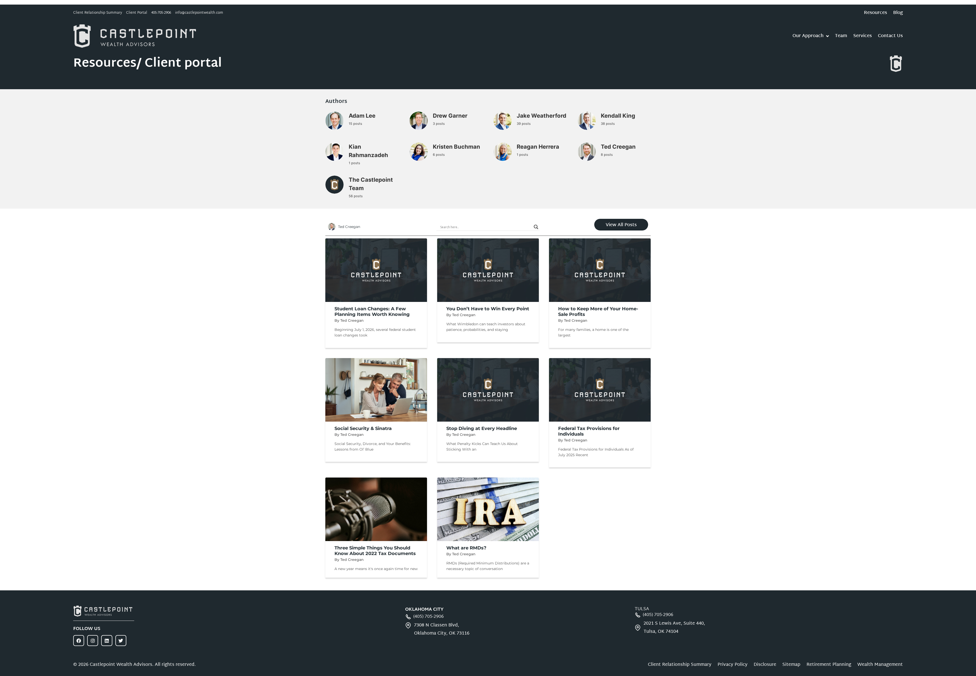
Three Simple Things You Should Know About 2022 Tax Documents (375, 550)
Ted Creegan (618, 146)
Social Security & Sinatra (363, 428)
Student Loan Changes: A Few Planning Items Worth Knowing (372, 311)
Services (862, 36)
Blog (898, 13)
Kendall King (618, 115)
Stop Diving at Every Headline (481, 428)
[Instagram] (92, 640)
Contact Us (890, 36)
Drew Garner (450, 115)
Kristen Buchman (456, 146)
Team (841, 36)
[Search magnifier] (536, 227)
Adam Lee (362, 115)
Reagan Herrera (538, 146)
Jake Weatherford (541, 115)
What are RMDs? (466, 548)
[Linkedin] (106, 640)
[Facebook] (78, 640)
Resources (875, 13)
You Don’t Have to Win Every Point (487, 309)
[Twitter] (120, 640)
